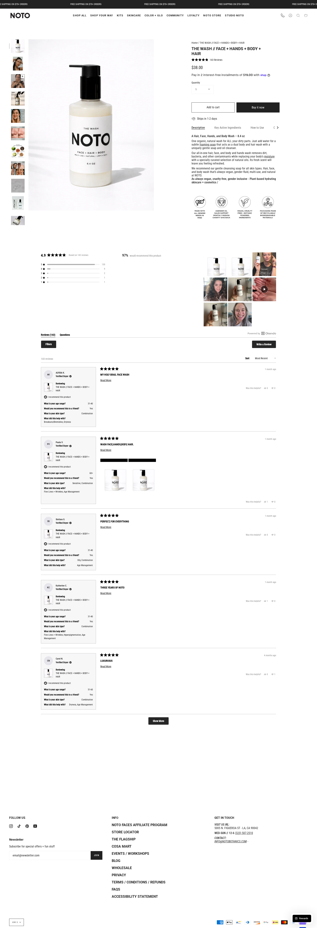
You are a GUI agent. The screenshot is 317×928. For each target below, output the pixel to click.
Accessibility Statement (135, 896)
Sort (247, 358)
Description (198, 127)
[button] (207, 59)
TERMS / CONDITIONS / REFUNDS (138, 882)
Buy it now (258, 107)
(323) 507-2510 (244, 833)
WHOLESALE (122, 868)
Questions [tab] (65, 335)
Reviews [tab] (48, 335)
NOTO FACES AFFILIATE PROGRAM (139, 825)
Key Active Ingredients (227, 127)
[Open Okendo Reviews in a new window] (262, 333)
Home (195, 42)
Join (96, 855)
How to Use (257, 127)
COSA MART (122, 846)
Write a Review (266, 345)
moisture (269, 156)
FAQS (116, 889)
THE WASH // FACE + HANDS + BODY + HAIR (222, 42)
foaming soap (208, 144)
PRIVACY (119, 875)
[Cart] (306, 16)
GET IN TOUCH (224, 818)
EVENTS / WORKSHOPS (130, 853)
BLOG (116, 861)
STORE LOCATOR (125, 832)
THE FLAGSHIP (124, 839)
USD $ (15, 922)
